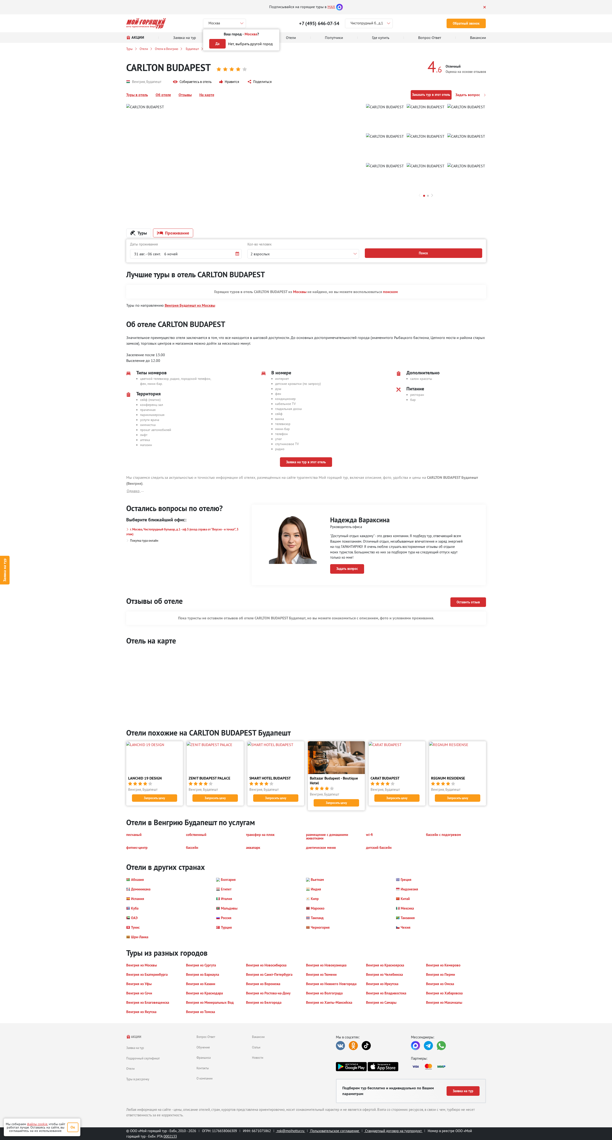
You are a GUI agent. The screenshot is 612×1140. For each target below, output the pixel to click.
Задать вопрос (468, 94)
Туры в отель (137, 94)
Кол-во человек (259, 244)
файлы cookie (37, 1124)
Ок (73, 1127)
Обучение (203, 1047)
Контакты (203, 1068)
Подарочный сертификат (143, 1058)
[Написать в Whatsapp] (441, 1045)
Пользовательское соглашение (334, 1131)
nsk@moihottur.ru (290, 1131)
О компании (205, 1078)
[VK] (340, 1045)
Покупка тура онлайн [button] (144, 540)
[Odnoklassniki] (353, 1045)
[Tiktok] (366, 1045)
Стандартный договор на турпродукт (393, 1131)
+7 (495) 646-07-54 (319, 23)
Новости (257, 1057)
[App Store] (383, 1066)
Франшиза (204, 1057)
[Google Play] (351, 1066)
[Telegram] (428, 1045)
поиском (390, 291)
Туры (129, 49)
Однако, (134, 490)
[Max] (339, 6)
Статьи (256, 1047)
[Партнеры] (448, 1066)
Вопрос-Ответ (206, 1037)
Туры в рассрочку (137, 1079)
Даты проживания (144, 244)
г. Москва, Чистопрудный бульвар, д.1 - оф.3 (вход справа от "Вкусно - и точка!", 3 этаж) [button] (182, 531)
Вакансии (258, 1037)
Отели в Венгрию (166, 49)
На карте (206, 94)
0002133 (170, 1136)
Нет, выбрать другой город (250, 43)
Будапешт (192, 49)
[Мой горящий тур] (146, 23)
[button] (192, 82)
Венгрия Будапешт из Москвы (190, 305)
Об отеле (163, 94)
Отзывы (185, 94)
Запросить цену (154, 798)
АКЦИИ (136, 1037)
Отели (144, 49)
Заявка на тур (4, 570)
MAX (331, 6)
